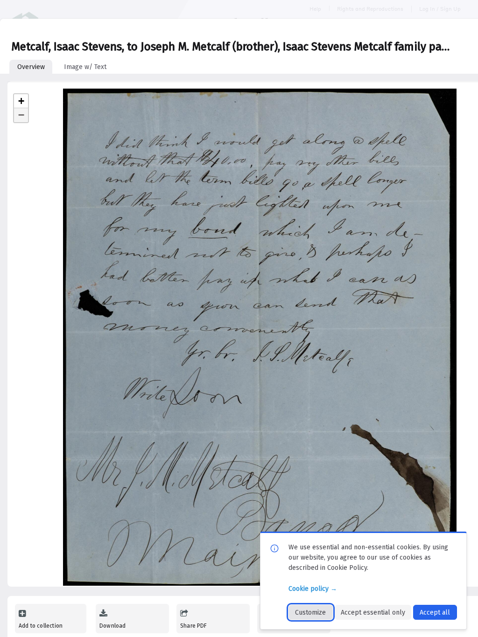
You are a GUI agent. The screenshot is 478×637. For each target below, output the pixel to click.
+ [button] (21, 101)
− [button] (21, 115)
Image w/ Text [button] (85, 67)
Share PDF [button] (193, 626)
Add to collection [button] (41, 626)
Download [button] (112, 626)
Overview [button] (31, 67)
